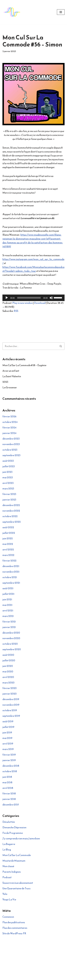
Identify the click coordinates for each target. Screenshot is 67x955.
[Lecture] (6, 297)
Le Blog (6, 849)
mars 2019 (8, 749)
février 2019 (9, 755)
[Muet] (51, 297)
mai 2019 (7, 738)
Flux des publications (13, 922)
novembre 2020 (11, 638)
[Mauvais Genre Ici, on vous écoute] (12, 12)
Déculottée (8, 822)
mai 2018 (7, 782)
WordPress (44, 952)
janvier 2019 (9, 760)
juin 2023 (7, 472)
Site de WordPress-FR (14, 933)
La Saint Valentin (11, 376)
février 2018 (9, 793)
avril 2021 (7, 610)
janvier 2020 (9, 694)
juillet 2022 (8, 533)
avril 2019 (7, 743)
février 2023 (9, 494)
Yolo (4, 894)
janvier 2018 (9, 799)
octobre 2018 (9, 771)
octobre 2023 (9, 450)
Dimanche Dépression (14, 827)
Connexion (8, 917)
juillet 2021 (8, 594)
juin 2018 (7, 777)
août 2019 (7, 721)
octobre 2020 (10, 644)
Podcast (7, 877)
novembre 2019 (10, 705)
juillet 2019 (8, 727)
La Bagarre (8, 844)
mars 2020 (8, 682)
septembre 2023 (11, 455)
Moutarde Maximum (13, 861)
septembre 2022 (11, 522)
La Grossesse (9, 387)
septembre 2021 (11, 583)
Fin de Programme (12, 833)
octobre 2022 (10, 516)
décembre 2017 (10, 804)
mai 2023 (7, 477)
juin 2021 (7, 599)
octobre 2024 (10, 422)
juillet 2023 (8, 466)
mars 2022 (8, 555)
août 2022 (8, 527)
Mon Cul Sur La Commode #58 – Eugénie (24, 365)
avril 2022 (8, 549)
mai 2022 (7, 544)
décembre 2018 (10, 766)
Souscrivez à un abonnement (17, 883)
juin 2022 (7, 538)
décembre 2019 (10, 699)
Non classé (8, 866)
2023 (5, 382)
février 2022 (9, 560)
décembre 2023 (11, 438)
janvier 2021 (9, 627)
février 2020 (9, 688)
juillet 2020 (8, 660)
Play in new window (22, 303)
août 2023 (8, 461)
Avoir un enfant (10, 371)
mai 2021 (7, 605)
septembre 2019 (11, 716)
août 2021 (7, 588)
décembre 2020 (11, 633)
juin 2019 (7, 732)
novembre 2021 (10, 572)
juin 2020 (7, 666)
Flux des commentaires (14, 928)
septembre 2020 (11, 649)
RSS (16, 311)
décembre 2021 (10, 566)
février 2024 (9, 427)
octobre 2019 (9, 710)
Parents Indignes (11, 872)
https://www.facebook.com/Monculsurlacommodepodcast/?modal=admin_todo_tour (33, 269)
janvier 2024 (9, 433)
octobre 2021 (9, 577)
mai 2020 (7, 671)
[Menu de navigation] (61, 12)
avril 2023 (7, 483)
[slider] (58, 297)
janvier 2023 (9, 499)
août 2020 (8, 655)
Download (39, 303)
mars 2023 (8, 488)
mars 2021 (8, 616)
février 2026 (9, 416)
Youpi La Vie (9, 899)
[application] (33, 298)
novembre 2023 (11, 444)
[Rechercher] (61, 346)
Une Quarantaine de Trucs (16, 888)
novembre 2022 (11, 511)
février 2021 (9, 621)
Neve (20, 952)
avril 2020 (8, 677)
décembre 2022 (11, 505)
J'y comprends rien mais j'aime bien (21, 838)
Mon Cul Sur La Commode (16, 855)
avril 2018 (7, 788)
